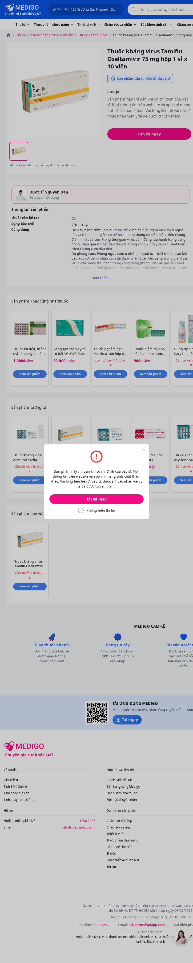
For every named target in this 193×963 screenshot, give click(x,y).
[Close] (143, 450)
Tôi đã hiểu (96, 499)
